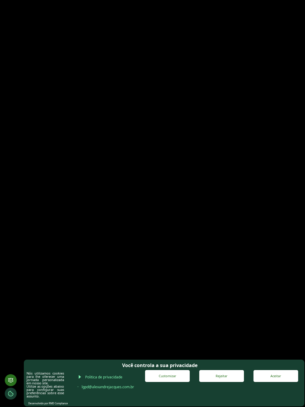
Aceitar (275, 376)
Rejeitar (222, 376)
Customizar (167, 376)
